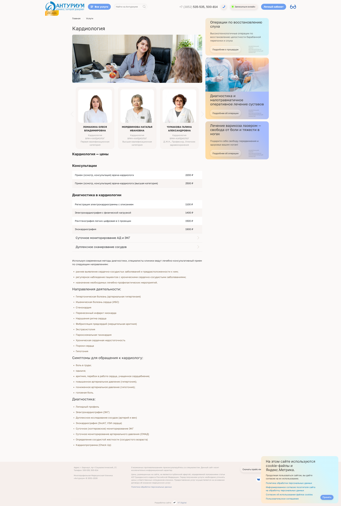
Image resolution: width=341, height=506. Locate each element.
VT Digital (182, 502)
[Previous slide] (72, 114)
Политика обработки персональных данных (151, 487)
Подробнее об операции (225, 113)
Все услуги (101, 6)
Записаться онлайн (245, 6)
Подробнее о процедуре (225, 49)
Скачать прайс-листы (254, 469)
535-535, (199, 7)
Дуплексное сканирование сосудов (101, 247)
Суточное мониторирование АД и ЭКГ (103, 238)
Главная (76, 18)
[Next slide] (202, 114)
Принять (326, 497)
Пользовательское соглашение (282, 498)
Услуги (89, 18)
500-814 (212, 7)
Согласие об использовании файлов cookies (289, 494)
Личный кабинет (273, 6)
